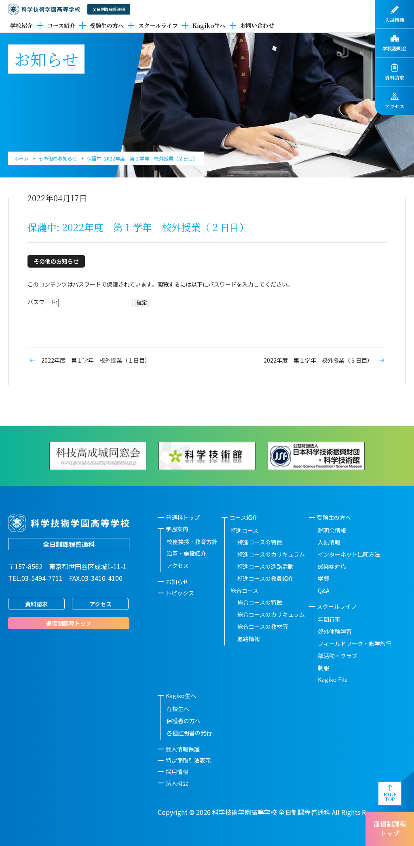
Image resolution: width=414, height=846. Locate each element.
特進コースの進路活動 (265, 566)
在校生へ (178, 709)
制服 (323, 668)
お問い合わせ (257, 25)
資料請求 (36, 604)
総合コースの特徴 (259, 602)
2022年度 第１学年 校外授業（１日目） (95, 360)
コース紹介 (61, 25)
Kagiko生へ (209, 25)
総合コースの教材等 (262, 626)
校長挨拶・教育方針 (192, 542)
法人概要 (177, 783)
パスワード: (42, 302)
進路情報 (248, 639)
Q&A (324, 591)
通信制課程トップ (390, 828)
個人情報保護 (183, 749)
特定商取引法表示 (188, 760)
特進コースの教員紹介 (265, 578)
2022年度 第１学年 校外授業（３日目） (318, 360)
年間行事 (329, 619)
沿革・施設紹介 (186, 553)
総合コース (244, 591)
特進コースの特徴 (259, 542)
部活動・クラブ (337, 656)
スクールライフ (158, 25)
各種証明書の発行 (189, 733)
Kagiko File (333, 679)
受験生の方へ (107, 25)
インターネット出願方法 (349, 554)
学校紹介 (21, 25)
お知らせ (177, 581)
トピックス (180, 593)
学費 (323, 578)
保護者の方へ (184, 721)
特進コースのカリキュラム (271, 554)
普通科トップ (183, 517)
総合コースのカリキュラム (271, 614)
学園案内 (177, 529)
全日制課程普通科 (69, 544)
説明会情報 (332, 530)
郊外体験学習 (335, 631)
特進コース (244, 530)
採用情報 (177, 771)
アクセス (100, 604)
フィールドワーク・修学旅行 (354, 643)
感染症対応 (332, 566)
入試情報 (329, 542)
